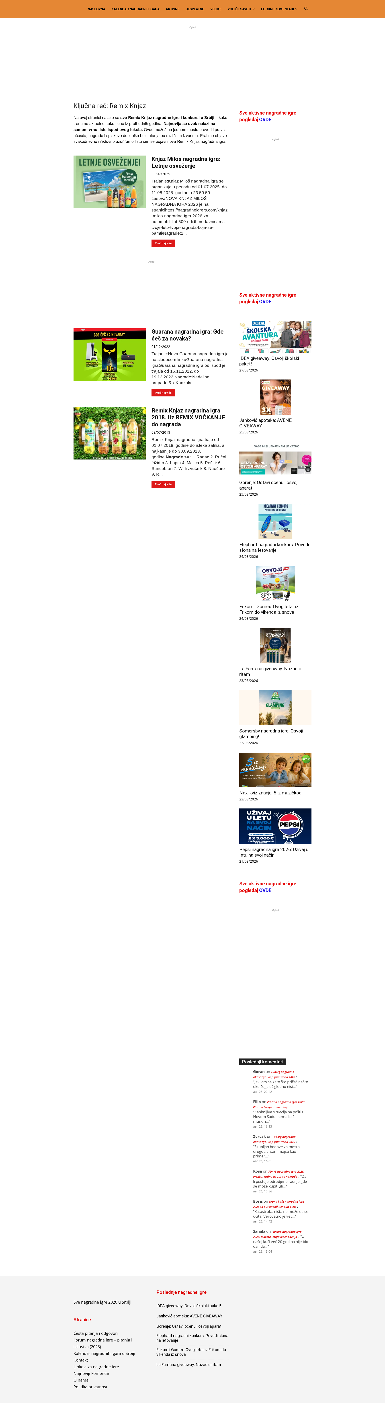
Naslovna (96, 9)
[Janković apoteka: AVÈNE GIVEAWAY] (275, 397)
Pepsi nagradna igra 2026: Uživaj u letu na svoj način (273, 852)
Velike (215, 9)
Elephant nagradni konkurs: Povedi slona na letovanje (274, 547)
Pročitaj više (163, 243)
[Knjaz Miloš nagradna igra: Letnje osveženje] (110, 182)
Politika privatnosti (91, 1386)
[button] (306, 9)
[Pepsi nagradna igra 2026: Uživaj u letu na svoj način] (275, 826)
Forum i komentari (277, 9)
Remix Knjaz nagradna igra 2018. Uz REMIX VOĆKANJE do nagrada (188, 417)
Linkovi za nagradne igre (96, 1366)
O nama (81, 1380)
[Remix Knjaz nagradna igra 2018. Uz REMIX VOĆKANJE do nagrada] (110, 433)
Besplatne (195, 9)
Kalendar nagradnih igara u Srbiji (104, 1353)
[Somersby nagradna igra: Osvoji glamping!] (275, 707)
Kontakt (81, 1360)
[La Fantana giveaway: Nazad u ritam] (275, 645)
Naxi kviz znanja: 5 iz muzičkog (270, 793)
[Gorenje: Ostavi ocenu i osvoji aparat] (275, 459)
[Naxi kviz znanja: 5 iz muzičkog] (275, 770)
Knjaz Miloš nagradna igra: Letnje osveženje (186, 162)
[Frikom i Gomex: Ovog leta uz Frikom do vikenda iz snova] (275, 583)
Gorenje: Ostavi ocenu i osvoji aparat (188, 1326)
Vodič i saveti (239, 9)
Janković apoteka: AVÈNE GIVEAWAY (189, 1316)
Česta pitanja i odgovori (96, 1333)
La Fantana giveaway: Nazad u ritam (188, 1364)
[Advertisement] (192, 61)
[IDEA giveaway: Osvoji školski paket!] (275, 335)
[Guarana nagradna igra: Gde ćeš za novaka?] (110, 354)
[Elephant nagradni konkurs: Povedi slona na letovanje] (275, 521)
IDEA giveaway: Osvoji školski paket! (188, 1305)
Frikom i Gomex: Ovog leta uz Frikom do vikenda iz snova (269, 609)
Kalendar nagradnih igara (135, 9)
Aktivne (172, 9)
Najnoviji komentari (92, 1373)
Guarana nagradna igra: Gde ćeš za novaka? (187, 335)
